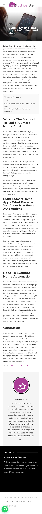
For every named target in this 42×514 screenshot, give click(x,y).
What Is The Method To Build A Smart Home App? (20, 105)
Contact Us (11, 506)
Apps (10, 24)
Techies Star (33, 497)
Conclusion (8, 112)
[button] (5, 509)
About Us (10, 501)
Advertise (20, 501)
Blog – (30, 501)
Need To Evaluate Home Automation (17, 109)
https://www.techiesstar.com (22, 366)
